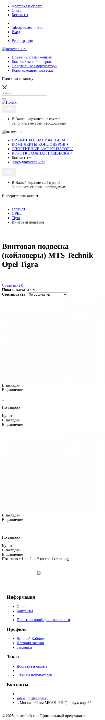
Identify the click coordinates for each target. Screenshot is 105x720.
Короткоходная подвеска (32, 70)
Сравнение (12, 285)
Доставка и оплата (32, 666)
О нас (21, 606)
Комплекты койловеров (31, 61)
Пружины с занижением (32, 57)
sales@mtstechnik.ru (32, 698)
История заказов (30, 643)
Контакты (25, 611)
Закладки (24, 647)
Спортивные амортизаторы (34, 66)
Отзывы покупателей (34, 675)
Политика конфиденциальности (43, 620)
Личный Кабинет (31, 638)
